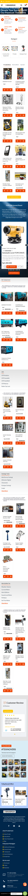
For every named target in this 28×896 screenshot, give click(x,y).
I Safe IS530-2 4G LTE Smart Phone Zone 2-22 (7, 160)
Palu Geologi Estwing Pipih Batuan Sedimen (19, 518)
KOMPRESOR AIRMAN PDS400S (20, 305)
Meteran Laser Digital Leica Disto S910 (6, 657)
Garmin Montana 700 (20, 410)
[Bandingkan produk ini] (21, 265)
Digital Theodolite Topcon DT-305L (14, 251)
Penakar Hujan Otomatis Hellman (7, 184)
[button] (1, 245)
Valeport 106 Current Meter (6, 628)
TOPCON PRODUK (13, 273)
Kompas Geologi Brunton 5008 (7, 517)
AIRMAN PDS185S (6, 305)
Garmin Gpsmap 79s (7, 435)
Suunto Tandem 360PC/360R (19, 543)
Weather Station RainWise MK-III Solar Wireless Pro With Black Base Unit (20, 630)
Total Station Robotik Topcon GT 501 (20, 160)
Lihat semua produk (13, 197)
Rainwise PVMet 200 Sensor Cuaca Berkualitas (7, 108)
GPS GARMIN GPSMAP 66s (19, 435)
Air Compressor (5, 280)
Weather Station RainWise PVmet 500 (20, 657)
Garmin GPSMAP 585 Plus (7, 460)
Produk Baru (7, 64)
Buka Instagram (7, 755)
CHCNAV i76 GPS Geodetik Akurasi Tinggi (7, 134)
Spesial (22, 64)
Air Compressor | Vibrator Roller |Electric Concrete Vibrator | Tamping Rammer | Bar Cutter (13, 287)
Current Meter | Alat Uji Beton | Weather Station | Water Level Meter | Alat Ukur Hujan (14, 611)
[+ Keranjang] (4, 89)
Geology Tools (5, 473)
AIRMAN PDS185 (7, 81)
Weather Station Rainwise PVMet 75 (20, 108)
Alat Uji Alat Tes (5, 583)
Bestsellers (15, 64)
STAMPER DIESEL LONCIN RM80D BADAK (20, 83)
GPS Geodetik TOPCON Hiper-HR (7, 411)
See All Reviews (8, 711)
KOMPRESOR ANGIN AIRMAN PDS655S (20, 333)
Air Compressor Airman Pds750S (6, 332)
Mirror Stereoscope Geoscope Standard (6, 569)
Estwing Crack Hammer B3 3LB (7, 543)
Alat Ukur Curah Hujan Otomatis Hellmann (7, 682)
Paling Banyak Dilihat (7, 784)
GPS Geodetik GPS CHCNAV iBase (20, 133)
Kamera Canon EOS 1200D (7, 799)
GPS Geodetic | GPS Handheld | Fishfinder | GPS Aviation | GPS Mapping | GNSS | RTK (14, 393)
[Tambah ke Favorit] (18, 265)
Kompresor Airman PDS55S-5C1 (6, 358)
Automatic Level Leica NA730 (20, 184)
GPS (2, 372)
